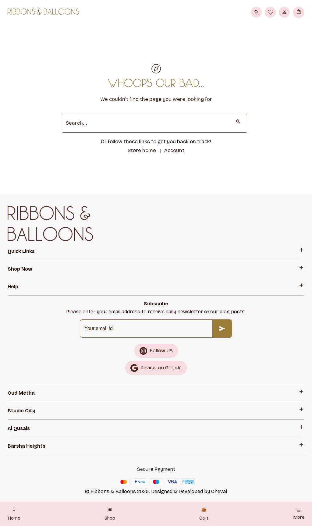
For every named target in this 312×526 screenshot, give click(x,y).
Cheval (219, 491)
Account (174, 150)
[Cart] (299, 12)
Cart (204, 513)
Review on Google (161, 368)
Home (14, 513)
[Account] (284, 12)
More (298, 514)
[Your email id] (222, 328)
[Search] (256, 12)
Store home (142, 150)
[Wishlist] (270, 12)
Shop (110, 513)
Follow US (161, 351)
